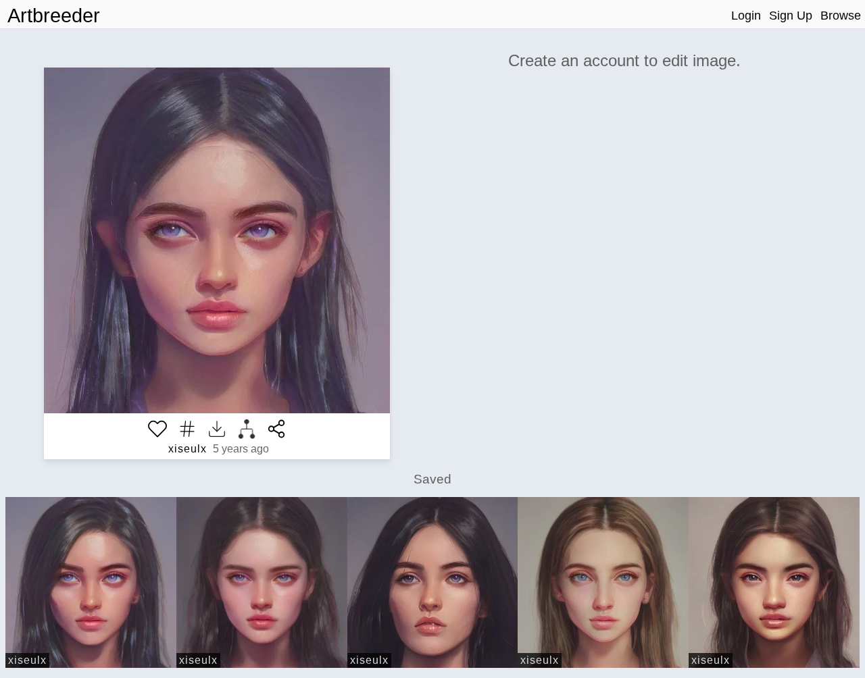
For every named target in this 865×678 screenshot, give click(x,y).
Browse (840, 15)
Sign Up (790, 15)
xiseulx (187, 448)
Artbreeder (53, 15)
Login (746, 15)
